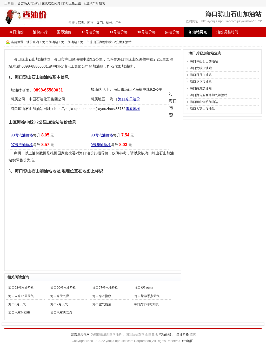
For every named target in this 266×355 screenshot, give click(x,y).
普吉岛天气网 (80, 334)
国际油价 (64, 32)
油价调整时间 (227, 32)
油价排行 (40, 32)
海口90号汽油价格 (63, 288)
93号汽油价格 (22, 135)
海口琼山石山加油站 (204, 61)
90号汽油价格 (102, 135)
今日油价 (16, 32)
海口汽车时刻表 (19, 312)
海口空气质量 (101, 304)
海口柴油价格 (144, 288)
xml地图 (187, 341)
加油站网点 (198, 32)
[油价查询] (26, 16)
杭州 (109, 22)
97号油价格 (90, 32)
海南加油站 (50, 42)
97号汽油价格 (22, 145)
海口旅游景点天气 (147, 296)
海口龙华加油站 (201, 81)
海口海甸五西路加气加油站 (208, 95)
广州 (118, 22)
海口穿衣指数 (101, 296)
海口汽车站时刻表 (146, 304)
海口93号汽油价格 (21, 288)
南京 (90, 22)
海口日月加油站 (201, 75)
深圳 (81, 22)
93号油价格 (118, 32)
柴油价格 (172, 32)
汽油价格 (165, 334)
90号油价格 (146, 32)
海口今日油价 (129, 99)
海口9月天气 (59, 304)
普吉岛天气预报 (28, 3)
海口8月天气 (17, 304)
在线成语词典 (51, 3)
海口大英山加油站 (202, 108)
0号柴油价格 (101, 145)
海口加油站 (69, 42)
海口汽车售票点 (61, 312)
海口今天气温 (59, 296)
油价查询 (32, 42)
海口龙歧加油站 (201, 68)
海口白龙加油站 (201, 88)
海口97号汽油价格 (105, 288)
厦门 (100, 22)
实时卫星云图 (71, 3)
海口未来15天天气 (21, 296)
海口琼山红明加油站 (204, 102)
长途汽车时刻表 (94, 3)
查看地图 (133, 109)
